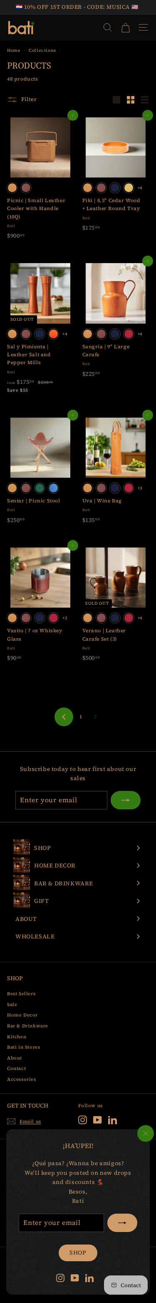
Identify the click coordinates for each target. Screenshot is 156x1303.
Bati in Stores (23, 1047)
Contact (16, 1068)
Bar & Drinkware (27, 1026)
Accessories (21, 1079)
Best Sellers (21, 994)
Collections (42, 50)
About (14, 1058)
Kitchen (16, 1037)
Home (13, 50)
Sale (12, 1004)
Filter (28, 99)
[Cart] (125, 28)
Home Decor (22, 1015)
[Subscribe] (122, 1223)
